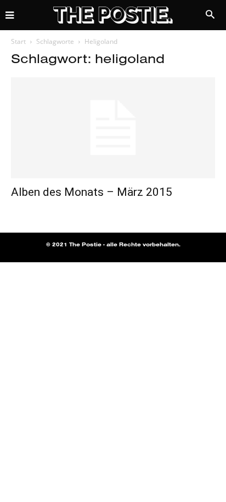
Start (18, 41)
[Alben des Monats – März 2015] (113, 127)
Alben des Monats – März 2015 (91, 192)
